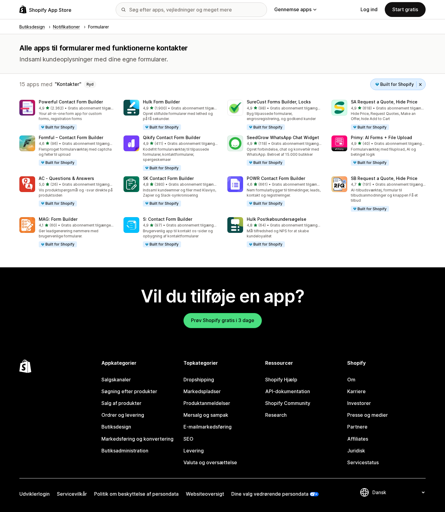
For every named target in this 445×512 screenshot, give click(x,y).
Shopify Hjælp (281, 380)
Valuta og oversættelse (210, 462)
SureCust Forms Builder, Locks (279, 101)
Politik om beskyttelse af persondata (136, 494)
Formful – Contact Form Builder (71, 137)
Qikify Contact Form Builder (171, 137)
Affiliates (357, 439)
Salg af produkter (121, 403)
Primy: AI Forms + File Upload (381, 137)
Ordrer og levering (122, 415)
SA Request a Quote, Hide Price (384, 101)
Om (351, 380)
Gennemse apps (293, 9)
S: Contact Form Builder (167, 219)
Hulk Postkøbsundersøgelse (276, 219)
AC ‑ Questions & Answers (66, 178)
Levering (193, 451)
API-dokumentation (287, 391)
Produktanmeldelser (206, 403)
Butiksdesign (116, 427)
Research (276, 415)
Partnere (357, 427)
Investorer (359, 403)
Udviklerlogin (34, 494)
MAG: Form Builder (58, 219)
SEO (188, 439)
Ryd (90, 84)
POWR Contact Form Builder (276, 178)
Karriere (356, 391)
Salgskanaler (116, 380)
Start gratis (405, 9)
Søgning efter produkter (129, 391)
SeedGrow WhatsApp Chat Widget (283, 137)
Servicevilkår (72, 494)
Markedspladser (202, 391)
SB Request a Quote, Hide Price (384, 178)
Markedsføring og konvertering (137, 439)
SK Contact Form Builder (168, 178)
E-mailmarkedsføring (207, 427)
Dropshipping (198, 380)
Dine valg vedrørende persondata (269, 494)
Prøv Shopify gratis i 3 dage (222, 320)
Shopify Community (287, 403)
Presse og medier (367, 415)
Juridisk (356, 451)
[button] (66, 115)
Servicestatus (363, 462)
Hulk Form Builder (161, 101)
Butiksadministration (124, 451)
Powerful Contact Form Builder (71, 101)
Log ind (369, 9)
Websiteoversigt (205, 494)
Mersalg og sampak (205, 415)
